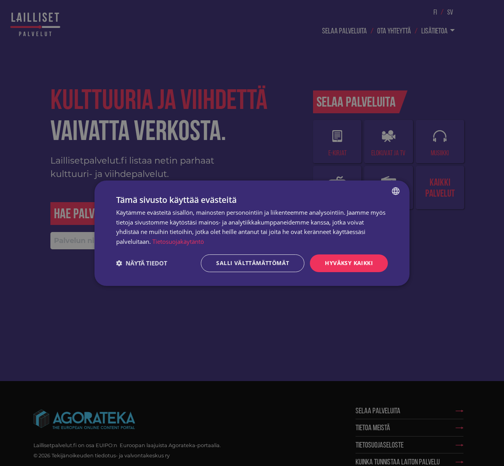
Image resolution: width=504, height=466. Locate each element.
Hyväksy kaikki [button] (349, 263)
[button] (141, 263)
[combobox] (396, 191)
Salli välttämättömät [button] (252, 263)
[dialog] (252, 232)
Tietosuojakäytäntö (178, 241)
